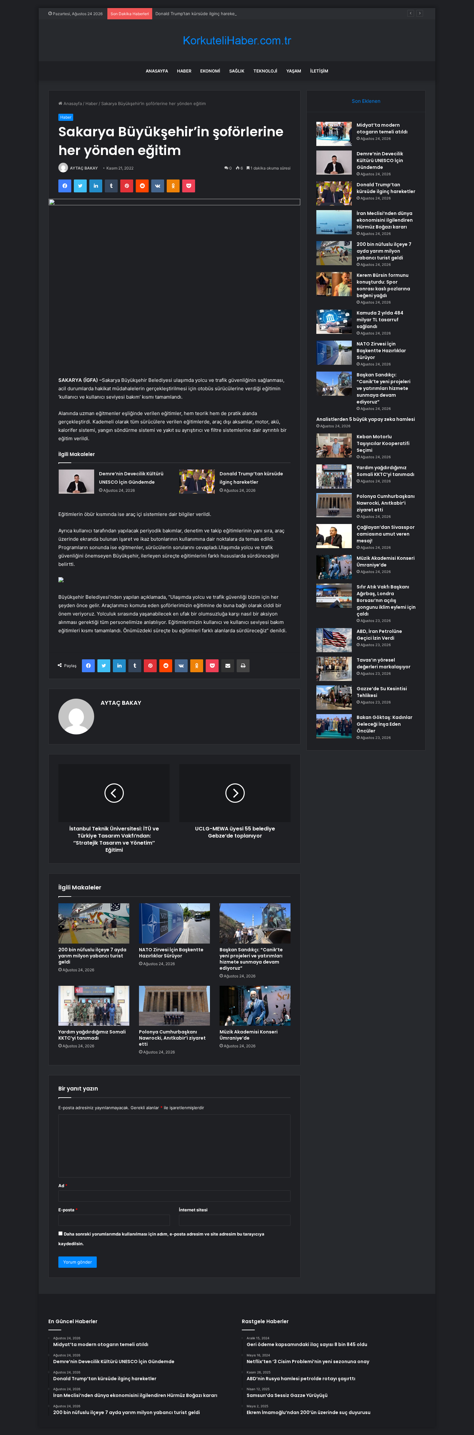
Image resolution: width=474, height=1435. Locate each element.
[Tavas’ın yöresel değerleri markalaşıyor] (334, 669)
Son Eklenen (366, 101)
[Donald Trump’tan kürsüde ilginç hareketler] (197, 482)
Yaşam (293, 70)
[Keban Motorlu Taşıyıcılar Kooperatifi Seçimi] (334, 445)
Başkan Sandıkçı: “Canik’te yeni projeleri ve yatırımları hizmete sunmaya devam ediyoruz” (251, 958)
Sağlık (236, 70)
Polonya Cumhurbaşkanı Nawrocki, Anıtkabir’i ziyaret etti (172, 1038)
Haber (184, 70)
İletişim (319, 70)
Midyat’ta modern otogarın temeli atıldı (382, 128)
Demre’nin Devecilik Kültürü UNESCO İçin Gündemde (380, 160)
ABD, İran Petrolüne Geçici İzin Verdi (379, 634)
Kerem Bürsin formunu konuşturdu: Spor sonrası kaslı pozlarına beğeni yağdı (383, 285)
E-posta (68, 1209)
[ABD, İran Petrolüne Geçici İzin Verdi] (334, 640)
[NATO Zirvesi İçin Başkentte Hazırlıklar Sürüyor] (174, 923)
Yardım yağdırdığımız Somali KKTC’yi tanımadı (92, 1035)
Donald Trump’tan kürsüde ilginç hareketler (198, 13)
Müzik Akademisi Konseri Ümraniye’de (249, 1035)
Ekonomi (210, 70)
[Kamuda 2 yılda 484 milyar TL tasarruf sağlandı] (334, 322)
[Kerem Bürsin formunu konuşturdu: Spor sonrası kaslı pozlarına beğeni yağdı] (334, 284)
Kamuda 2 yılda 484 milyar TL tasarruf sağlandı (380, 320)
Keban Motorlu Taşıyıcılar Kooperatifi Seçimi (383, 443)
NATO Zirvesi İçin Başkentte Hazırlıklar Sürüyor (171, 952)
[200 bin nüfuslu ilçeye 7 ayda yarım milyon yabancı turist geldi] (93, 923)
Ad (62, 1185)
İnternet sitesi (193, 1209)
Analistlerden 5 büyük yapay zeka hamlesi (365, 419)
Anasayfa (157, 70)
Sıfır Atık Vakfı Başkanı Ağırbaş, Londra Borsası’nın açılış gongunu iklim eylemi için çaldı (386, 600)
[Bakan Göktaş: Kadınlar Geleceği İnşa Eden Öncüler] (334, 726)
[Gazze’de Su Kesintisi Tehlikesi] (334, 697)
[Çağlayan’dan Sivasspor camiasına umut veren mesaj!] (334, 536)
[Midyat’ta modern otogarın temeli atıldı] (334, 134)
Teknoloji (265, 70)
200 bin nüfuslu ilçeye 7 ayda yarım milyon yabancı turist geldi (92, 955)
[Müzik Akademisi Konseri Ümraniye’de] (255, 1006)
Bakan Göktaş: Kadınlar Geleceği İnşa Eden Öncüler (384, 724)
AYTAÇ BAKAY (84, 168)
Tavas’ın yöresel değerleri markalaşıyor (383, 663)
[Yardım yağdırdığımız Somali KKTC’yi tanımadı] (93, 1006)
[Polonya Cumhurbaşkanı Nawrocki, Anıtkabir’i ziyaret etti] (174, 1006)
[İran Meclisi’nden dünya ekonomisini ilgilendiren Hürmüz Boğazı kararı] (334, 222)
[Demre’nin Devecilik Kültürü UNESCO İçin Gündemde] (76, 482)
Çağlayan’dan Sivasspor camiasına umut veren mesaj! (386, 534)
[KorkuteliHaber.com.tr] (237, 40)
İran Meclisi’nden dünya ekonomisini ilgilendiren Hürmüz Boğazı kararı (385, 220)
